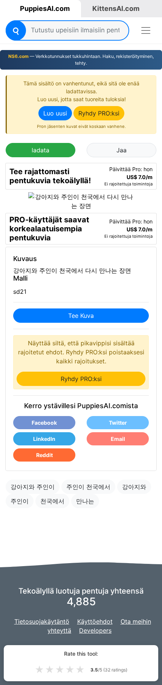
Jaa (121, 150)
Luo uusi (55, 113)
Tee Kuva (81, 315)
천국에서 (52, 501)
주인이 (20, 501)
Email (118, 439)
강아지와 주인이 (33, 487)
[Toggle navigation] (145, 30)
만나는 (85, 501)
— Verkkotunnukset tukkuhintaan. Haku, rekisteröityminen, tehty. (81, 59)
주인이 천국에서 (88, 487)
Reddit (44, 455)
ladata (40, 150)
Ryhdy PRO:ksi (98, 113)
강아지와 (134, 487)
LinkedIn (44, 439)
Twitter (118, 422)
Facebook (44, 422)
